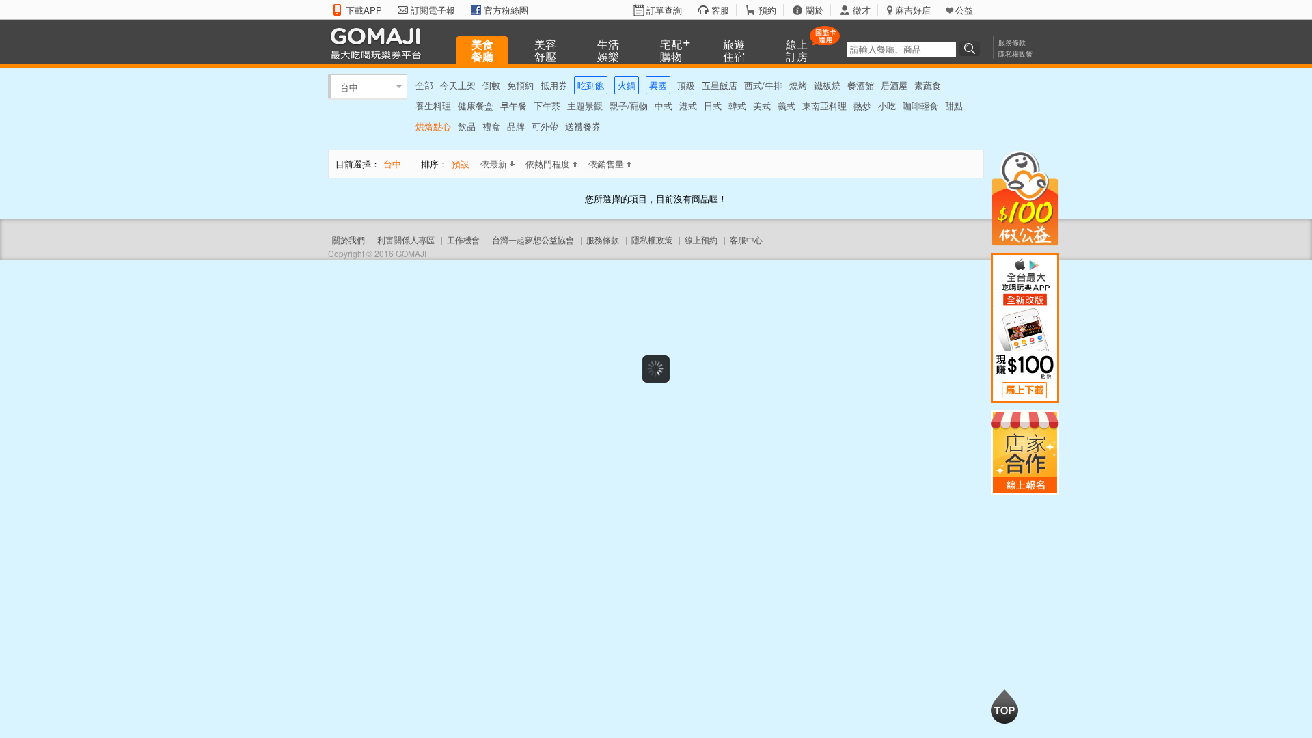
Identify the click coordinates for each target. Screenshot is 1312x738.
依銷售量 (606, 163)
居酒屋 (894, 85)
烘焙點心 (433, 126)
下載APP (364, 10)
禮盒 (491, 126)
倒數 (491, 85)
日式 (713, 105)
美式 (762, 105)
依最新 (493, 163)
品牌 (516, 126)
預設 (460, 163)
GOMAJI (379, 43)
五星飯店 (719, 85)
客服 (720, 10)
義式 (786, 105)
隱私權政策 (1015, 54)
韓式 (737, 105)
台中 (349, 86)
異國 (658, 85)
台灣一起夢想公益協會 (533, 239)
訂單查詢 (664, 10)
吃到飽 (590, 85)
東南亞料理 (824, 105)
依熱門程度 (547, 163)
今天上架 (458, 85)
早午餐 (513, 105)
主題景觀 (585, 105)
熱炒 (862, 105)
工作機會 (463, 239)
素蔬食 (927, 85)
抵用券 (554, 85)
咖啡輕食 (920, 105)
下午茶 (547, 105)
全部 (424, 85)
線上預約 (701, 239)
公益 (964, 10)
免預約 (520, 85)
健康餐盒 (475, 105)
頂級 (686, 85)
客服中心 (746, 239)
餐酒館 (860, 85)
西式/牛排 (763, 85)
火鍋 (627, 85)
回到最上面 (1004, 706)
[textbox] (901, 49)
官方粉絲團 (506, 10)
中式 (663, 105)
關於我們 (348, 239)
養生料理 (433, 105)
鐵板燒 (827, 85)
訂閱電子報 (433, 10)
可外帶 (545, 126)
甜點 (954, 105)
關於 (814, 10)
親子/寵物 (629, 105)
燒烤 (798, 85)
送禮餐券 (583, 126)
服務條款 (1012, 42)
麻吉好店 (913, 10)
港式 (688, 105)
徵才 (862, 10)
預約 (767, 10)
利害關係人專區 (406, 239)
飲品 (467, 126)
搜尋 (971, 48)
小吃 (887, 105)
